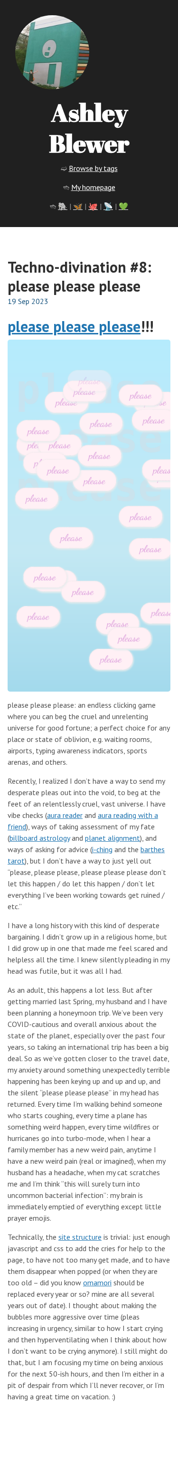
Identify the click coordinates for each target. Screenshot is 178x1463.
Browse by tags (93, 168)
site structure (80, 1237)
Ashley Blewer (89, 127)
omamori (97, 1282)
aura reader (65, 815)
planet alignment (112, 838)
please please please (74, 326)
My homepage (93, 187)
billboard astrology (39, 838)
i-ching (102, 849)
